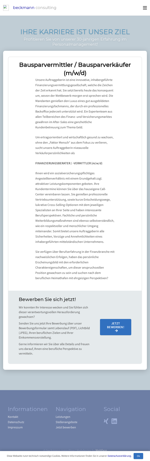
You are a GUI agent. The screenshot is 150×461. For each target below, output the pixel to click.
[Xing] (106, 421)
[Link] (6, 8)
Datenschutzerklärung (119, 455)
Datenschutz (16, 422)
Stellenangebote (66, 422)
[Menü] (144, 8)
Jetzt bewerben (66, 427)
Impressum (15, 427)
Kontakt (13, 417)
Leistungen (63, 417)
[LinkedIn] (114, 421)
